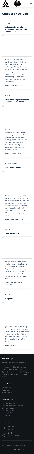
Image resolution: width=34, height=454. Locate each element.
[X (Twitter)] (15, 449)
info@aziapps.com (14, 435)
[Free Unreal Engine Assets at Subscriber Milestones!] (17, 116)
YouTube (7, 23)
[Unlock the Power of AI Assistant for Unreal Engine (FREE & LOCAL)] (17, 45)
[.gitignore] (17, 313)
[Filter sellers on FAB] (17, 182)
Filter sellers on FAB (13, 168)
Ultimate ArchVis (8, 410)
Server (10, 429)
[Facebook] (23, 449)
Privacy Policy (7, 392)
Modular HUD (7, 413)
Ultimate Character (9, 403)
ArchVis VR (6, 415)
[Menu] (31, 3)
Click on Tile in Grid (13, 233)
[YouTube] (10, 449)
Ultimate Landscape (9, 408)
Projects (8, 163)
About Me (5, 390)
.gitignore (9, 299)
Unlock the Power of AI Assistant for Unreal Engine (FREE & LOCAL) (16, 29)
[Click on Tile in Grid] (17, 247)
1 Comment (8, 284)
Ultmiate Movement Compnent (13, 406)
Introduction (6, 387)
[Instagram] (19, 449)
